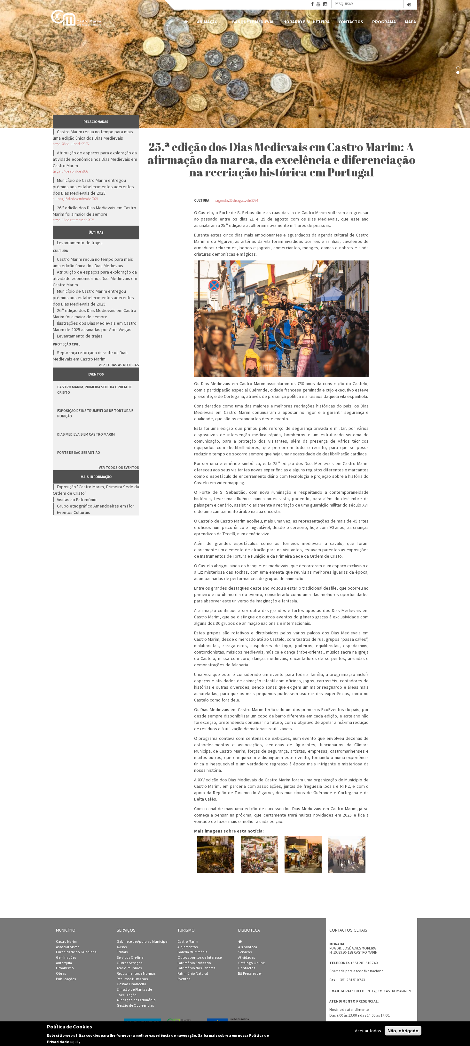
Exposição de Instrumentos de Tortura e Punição (95, 413)
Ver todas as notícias (119, 364)
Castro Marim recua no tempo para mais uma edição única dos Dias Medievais (93, 135)
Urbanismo (65, 968)
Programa (384, 22)
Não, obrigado (403, 1030)
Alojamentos (187, 947)
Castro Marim (66, 941)
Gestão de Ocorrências (135, 1005)
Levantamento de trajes (80, 242)
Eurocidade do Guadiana (76, 952)
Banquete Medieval (253, 22)
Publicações (66, 979)
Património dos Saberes (196, 968)
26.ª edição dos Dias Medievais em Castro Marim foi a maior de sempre (94, 211)
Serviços (245, 952)
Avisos (122, 947)
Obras (61, 973)
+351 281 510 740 (364, 962)
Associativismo (68, 947)
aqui (74, 1041)
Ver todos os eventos (119, 467)
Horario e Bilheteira (306, 22)
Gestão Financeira (131, 984)
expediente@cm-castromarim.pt (383, 991)
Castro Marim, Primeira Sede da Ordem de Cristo (94, 389)
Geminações (66, 957)
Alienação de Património (136, 1000)
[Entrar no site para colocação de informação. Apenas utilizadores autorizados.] (409, 5)
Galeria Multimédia (192, 952)
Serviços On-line (130, 957)
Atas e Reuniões (129, 968)
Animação (205, 22)
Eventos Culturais (73, 512)
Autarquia (64, 963)
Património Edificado (194, 963)
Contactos (351, 22)
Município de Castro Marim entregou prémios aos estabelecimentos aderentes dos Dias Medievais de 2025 (93, 186)
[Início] (76, 18)
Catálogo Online (251, 963)
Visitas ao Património (77, 499)
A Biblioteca (247, 947)
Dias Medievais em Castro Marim (86, 434)
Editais (122, 952)
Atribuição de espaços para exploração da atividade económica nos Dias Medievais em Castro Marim (95, 159)
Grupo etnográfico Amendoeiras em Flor (95, 506)
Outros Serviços (129, 963)
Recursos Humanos (132, 979)
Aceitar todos (368, 1031)
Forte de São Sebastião (78, 452)
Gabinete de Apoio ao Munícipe (142, 941)
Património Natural (192, 973)
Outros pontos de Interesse (199, 957)
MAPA (410, 22)
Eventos (183, 979)
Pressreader (252, 973)
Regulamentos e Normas (136, 973)
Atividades (246, 957)
